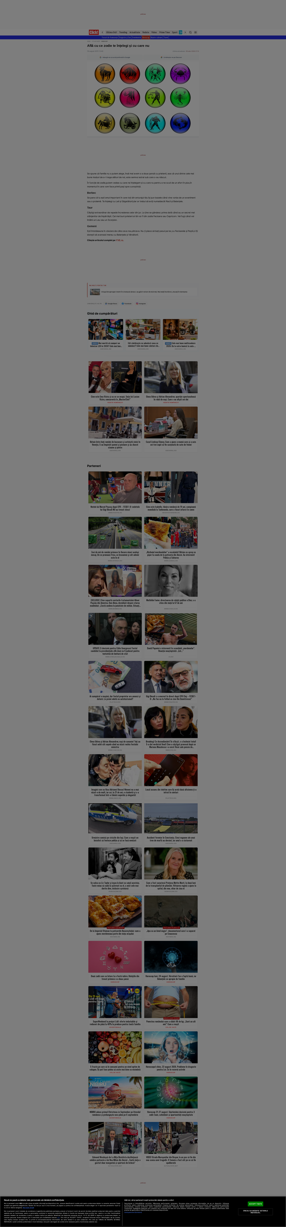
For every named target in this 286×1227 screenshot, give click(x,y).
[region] (143, 1211)
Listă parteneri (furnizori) (133, 1212)
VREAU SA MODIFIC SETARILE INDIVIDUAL (255, 1212)
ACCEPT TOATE (255, 1204)
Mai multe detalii (28, 1208)
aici (58, 1217)
